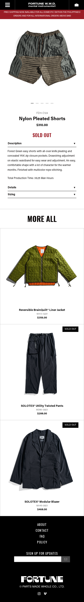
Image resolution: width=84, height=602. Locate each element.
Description (15, 143)
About (42, 524)
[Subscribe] (65, 559)
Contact (42, 530)
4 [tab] (48, 103)
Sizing (11, 194)
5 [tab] (53, 103)
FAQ (42, 536)
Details (12, 187)
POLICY (42, 542)
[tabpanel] (42, 58)
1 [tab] (33, 103)
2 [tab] (38, 103)
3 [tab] (43, 103)
